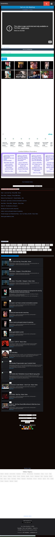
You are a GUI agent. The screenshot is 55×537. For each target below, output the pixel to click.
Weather (15, 252)
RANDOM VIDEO (27, 516)
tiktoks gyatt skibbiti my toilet (7, 216)
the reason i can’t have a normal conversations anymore (14, 200)
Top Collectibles (13, 352)
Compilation (25, 9)
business (20, 245)
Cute (51, 245)
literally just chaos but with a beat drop (9, 208)
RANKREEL (4, 3)
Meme (3, 249)
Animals (7, 245)
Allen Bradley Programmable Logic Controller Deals (22, 363)
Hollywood (38, 247)
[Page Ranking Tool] (24, 425)
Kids (43, 247)
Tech (3, 252)
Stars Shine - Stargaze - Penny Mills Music (10, 195)
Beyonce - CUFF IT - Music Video (17, 341)
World (24, 252)
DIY (2, 247)
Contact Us (35, 528)
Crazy (43, 245)
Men (7, 249)
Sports (49, 249)
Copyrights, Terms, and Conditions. (24, 528)
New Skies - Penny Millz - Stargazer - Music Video (12, 203)
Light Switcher (6, 47)
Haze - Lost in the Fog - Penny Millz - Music (11, 192)
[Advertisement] (27, 91)
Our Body (19, 249)
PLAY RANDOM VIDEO (27, 182)
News (14, 249)
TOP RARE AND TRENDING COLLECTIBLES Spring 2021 (24, 374)
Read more (11, 265)
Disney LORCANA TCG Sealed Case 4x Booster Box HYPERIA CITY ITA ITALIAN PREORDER (23, 166)
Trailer (6, 252)
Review (40, 249)
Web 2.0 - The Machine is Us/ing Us (9, 206)
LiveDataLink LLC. (33, 532)
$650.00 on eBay (9, 171)
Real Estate (34, 249)
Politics (23, 249)
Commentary (31, 245)
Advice (3, 245)
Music (10, 249)
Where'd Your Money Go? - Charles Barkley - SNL (12, 198)
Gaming (24, 247)
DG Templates (26, 532)
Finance (11, 247)
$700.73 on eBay (23, 171)
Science (45, 249)
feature (6, 247)
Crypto (47, 245)
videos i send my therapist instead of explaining (11, 211)
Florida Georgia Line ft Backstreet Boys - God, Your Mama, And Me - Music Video (19, 213)
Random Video (27, 468)
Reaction (29, 249)
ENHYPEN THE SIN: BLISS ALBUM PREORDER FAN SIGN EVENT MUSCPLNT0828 (9, 166)
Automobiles (13, 245)
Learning (47, 247)
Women (20, 252)
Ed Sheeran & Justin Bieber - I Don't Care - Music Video (23, 384)
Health (28, 247)
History (33, 247)
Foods (15, 247)
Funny (31, 9)
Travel (10, 252)
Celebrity (25, 245)
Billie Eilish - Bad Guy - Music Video (18, 394)
